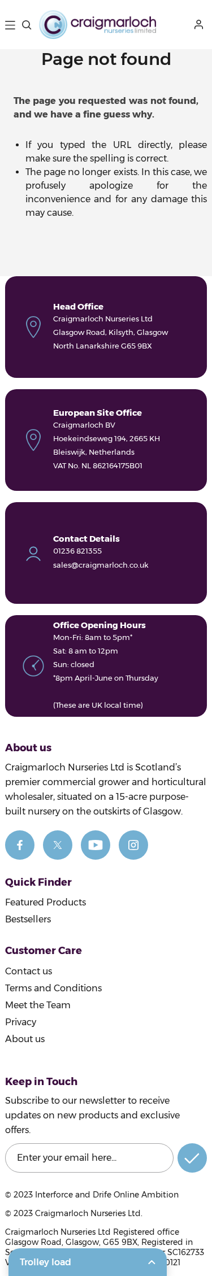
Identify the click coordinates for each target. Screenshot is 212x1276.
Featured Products (45, 902)
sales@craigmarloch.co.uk (101, 564)
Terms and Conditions (53, 988)
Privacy (20, 1022)
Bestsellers (28, 919)
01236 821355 (77, 550)
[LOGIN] (200, 24)
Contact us (28, 971)
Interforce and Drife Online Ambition (107, 1195)
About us (25, 1039)
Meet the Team (38, 1005)
